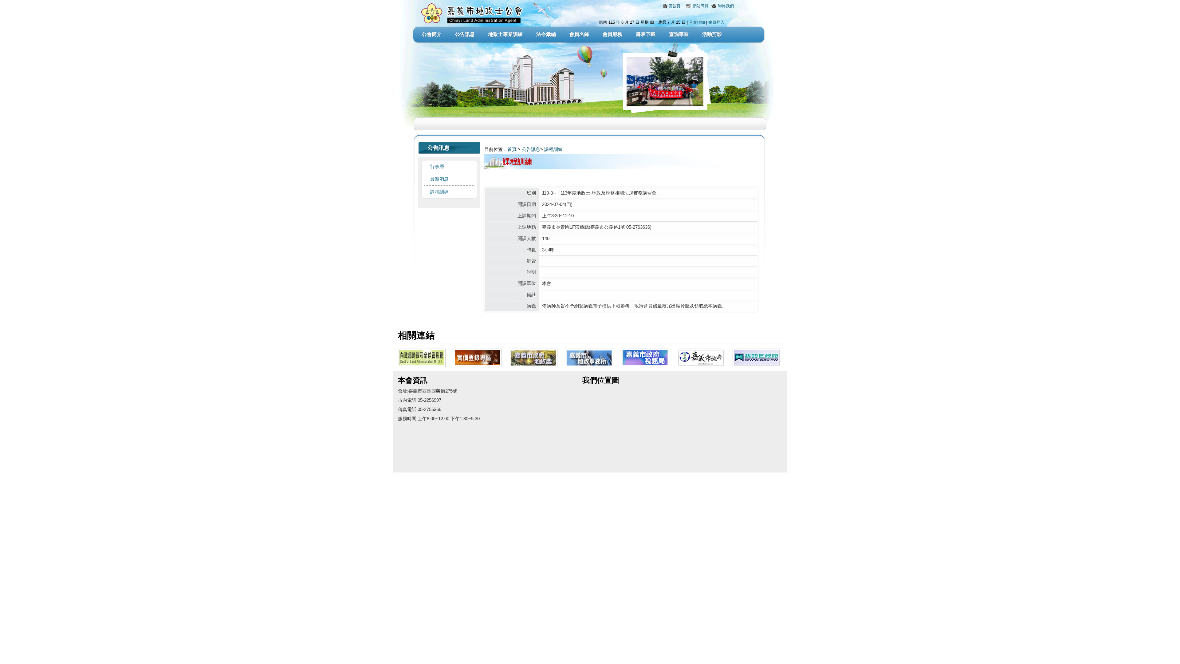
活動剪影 (712, 34)
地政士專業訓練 (505, 34)
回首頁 (674, 6)
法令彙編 (546, 34)
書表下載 (645, 34)
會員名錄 (579, 34)
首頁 (512, 149)
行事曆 (437, 166)
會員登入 (716, 22)
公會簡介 (432, 34)
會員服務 (612, 34)
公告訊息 (465, 34)
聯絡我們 (726, 6)
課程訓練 (439, 191)
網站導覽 (701, 6)
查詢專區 (679, 34)
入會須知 (697, 22)
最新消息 (439, 179)
